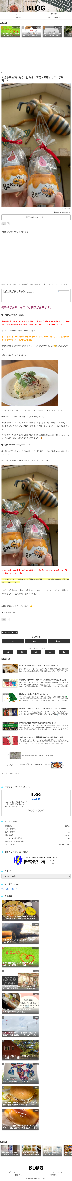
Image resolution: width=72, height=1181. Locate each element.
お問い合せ (18, 1175)
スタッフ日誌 (7, 632)
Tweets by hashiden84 (10, 889)
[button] (68, 31)
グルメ (15, 632)
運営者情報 (53, 1175)
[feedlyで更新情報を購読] (50, 652)
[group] (10, 31)
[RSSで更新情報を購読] (64, 652)
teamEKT (36, 799)
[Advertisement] (36, 55)
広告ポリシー (12, 1172)
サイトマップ (36, 1172)
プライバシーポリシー (59, 1172)
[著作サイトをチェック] (8, 652)
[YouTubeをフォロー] (36, 652)
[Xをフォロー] (22, 652)
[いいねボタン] (4, 223)
